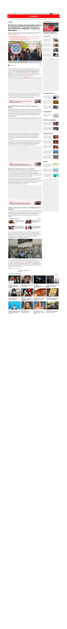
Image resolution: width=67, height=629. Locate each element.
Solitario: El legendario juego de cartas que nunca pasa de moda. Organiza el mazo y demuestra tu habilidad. (48, 171)
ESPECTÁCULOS (44, 19)
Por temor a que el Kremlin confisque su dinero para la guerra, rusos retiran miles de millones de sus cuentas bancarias (47, 98)
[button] (8, 16)
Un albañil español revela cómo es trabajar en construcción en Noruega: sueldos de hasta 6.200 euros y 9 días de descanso (47, 51)
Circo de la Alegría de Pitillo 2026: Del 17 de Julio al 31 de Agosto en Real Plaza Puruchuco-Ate (47, 157)
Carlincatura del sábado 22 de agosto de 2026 (47, 115)
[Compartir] (41, 65)
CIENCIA (35, 19)
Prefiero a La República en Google (25, 271)
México (14, 268)
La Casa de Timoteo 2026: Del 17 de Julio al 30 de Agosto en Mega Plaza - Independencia (47, 152)
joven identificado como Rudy (30, 74)
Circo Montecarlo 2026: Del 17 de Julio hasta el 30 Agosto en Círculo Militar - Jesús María (47, 142)
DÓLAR (48, 19)
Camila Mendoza (13, 65)
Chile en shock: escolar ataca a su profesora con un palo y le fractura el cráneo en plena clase (20, 102)
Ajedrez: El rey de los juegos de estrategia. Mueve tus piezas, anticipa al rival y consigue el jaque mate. (47, 176)
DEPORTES (39, 19)
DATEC (51, 19)
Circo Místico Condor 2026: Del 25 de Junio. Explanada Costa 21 (47, 146)
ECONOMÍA (24, 19)
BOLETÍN (53, 19)
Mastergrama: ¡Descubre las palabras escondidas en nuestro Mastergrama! (48, 165)
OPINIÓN (20, 19)
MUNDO (32, 19)
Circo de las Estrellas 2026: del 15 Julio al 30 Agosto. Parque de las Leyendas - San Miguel (47, 137)
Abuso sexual (18, 268)
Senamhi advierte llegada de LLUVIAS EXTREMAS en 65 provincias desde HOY (48, 128)
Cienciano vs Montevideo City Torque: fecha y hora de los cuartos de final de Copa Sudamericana (47, 124)
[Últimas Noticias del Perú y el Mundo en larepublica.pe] (33, 16)
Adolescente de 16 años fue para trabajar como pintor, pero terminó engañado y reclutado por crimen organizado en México (20, 203)
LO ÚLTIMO (13, 19)
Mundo (11, 21)
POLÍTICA (17, 19)
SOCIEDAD (28, 19)
